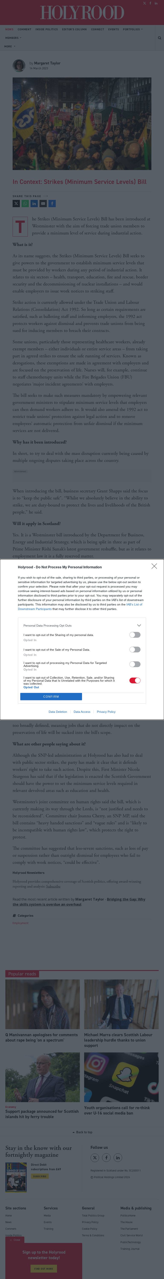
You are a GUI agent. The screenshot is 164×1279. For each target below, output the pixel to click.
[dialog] (82, 639)
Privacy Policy (106, 711)
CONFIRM (51, 696)
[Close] (156, 567)
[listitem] (82, 625)
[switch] (135, 635)
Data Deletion (58, 711)
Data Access (82, 711)
